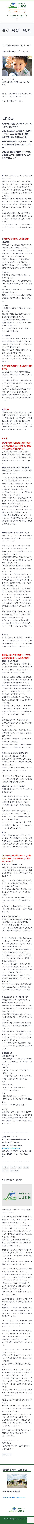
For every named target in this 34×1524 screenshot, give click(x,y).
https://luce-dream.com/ (11, 1148)
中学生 (6, 1167)
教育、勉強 (14, 1170)
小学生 (6, 1170)
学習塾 (26, 1167)
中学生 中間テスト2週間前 (12, 1180)
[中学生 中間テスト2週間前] (17, 1195)
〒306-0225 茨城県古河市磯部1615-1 (14, 1497)
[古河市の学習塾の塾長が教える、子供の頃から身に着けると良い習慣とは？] (17, 65)
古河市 (13, 1167)
